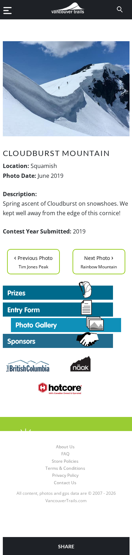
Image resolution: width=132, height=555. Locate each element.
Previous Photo (33, 261)
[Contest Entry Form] (66, 308)
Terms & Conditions (65, 468)
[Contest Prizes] (66, 290)
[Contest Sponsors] (66, 340)
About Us (65, 447)
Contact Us (65, 483)
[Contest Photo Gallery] (66, 324)
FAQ (65, 454)
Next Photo (99, 261)
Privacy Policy (65, 475)
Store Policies (65, 461)
